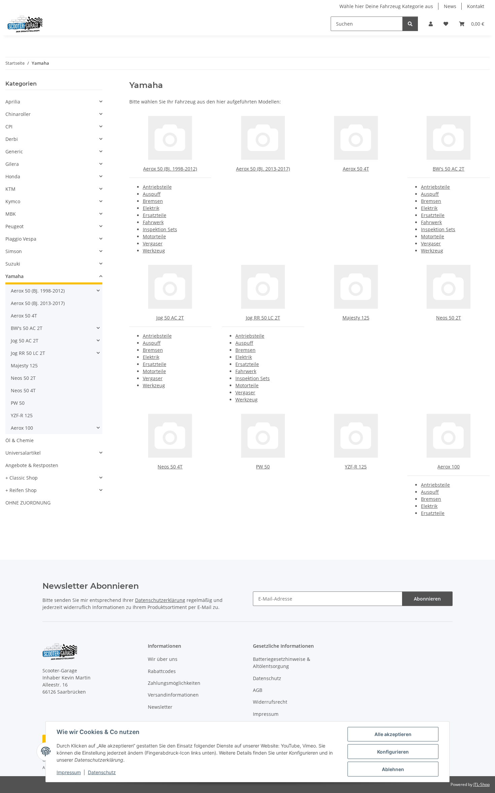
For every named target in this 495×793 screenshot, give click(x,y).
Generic (14, 151)
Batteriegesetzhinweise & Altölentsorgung (281, 662)
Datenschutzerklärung (160, 600)
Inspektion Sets (160, 229)
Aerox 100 (448, 466)
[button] (430, 23)
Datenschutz (102, 772)
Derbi (11, 139)
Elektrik (151, 208)
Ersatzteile (154, 215)
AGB (257, 690)
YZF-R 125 (356, 466)
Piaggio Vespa (20, 239)
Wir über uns (162, 659)
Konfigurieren (393, 752)
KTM (10, 189)
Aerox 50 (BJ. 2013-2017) (263, 168)
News (450, 6)
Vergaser (153, 243)
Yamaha (14, 276)
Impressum (69, 772)
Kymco (12, 201)
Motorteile (154, 236)
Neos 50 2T (448, 317)
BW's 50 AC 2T (448, 168)
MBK (10, 214)
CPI (8, 126)
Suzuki (12, 264)
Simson (13, 251)
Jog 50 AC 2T (170, 317)
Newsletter (160, 707)
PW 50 (263, 466)
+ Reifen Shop (21, 490)
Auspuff (152, 194)
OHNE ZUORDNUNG (28, 502)
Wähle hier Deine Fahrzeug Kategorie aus (386, 6)
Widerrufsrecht (270, 702)
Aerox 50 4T (356, 168)
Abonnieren (427, 599)
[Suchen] (410, 24)
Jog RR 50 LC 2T (263, 317)
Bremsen (153, 201)
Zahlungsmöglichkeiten (174, 683)
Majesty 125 (355, 317)
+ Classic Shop (21, 478)
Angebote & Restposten (31, 465)
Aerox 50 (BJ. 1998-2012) (170, 168)
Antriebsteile (157, 187)
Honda (12, 176)
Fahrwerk (153, 222)
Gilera (12, 164)
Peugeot (14, 226)
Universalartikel (23, 453)
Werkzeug (154, 250)
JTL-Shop (481, 784)
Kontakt (475, 6)
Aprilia (12, 101)
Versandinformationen (173, 695)
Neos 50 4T (170, 466)
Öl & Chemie (19, 440)
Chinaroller (18, 114)
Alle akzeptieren (392, 734)
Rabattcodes (162, 671)
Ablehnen (393, 769)
